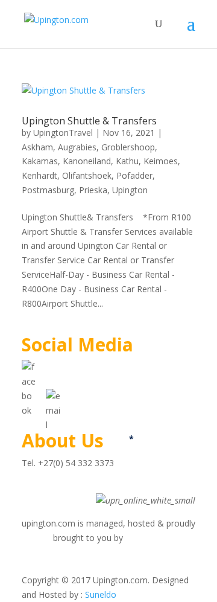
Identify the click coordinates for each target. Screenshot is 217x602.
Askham (37, 147)
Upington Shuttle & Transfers (89, 120)
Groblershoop (128, 147)
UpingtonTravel (63, 132)
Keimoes (160, 161)
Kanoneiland (87, 161)
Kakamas (40, 161)
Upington (130, 190)
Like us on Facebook (86, 367)
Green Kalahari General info (75, 486)
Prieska (93, 190)
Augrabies (77, 147)
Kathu (127, 161)
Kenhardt (39, 175)
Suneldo (100, 594)
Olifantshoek (87, 175)
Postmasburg (48, 190)
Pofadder (134, 175)
